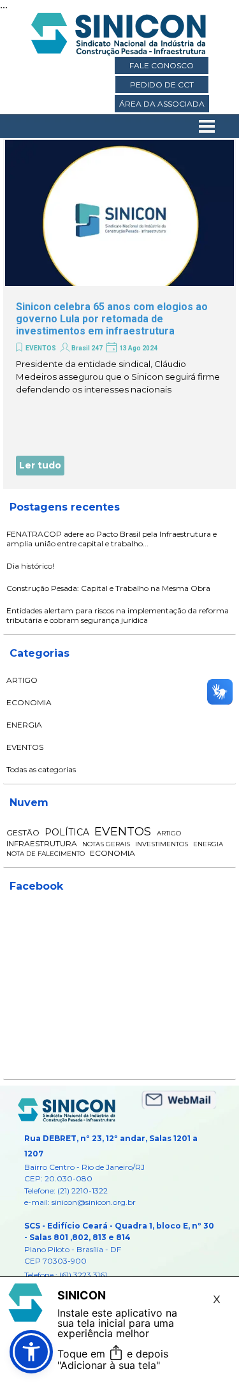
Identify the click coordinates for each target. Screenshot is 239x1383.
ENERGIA (24, 724)
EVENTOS (40, 348)
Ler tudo (40, 465)
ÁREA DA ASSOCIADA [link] (162, 103)
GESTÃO (23, 832)
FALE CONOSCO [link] (161, 65)
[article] (119, 313)
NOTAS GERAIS (106, 844)
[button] (31, 1351)
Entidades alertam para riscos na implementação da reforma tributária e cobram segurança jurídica (117, 615)
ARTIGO (22, 680)
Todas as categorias (41, 769)
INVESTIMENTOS (161, 844)
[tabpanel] (119, 1213)
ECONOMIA (29, 702)
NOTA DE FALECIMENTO (45, 853)
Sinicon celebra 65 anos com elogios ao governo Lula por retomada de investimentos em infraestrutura (112, 319)
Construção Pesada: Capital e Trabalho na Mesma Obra (108, 588)
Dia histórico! (30, 566)
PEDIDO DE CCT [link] (162, 84)
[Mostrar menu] (207, 126)
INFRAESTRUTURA (41, 843)
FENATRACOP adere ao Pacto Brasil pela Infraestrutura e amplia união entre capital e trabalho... (111, 538)
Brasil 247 (87, 348)
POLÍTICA (67, 832)
